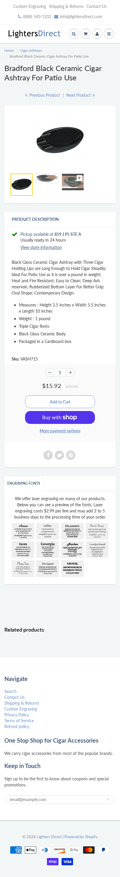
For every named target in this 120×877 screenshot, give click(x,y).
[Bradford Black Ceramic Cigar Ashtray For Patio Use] (60, 141)
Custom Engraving (29, 6)
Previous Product (44, 95)
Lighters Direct (49, 836)
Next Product (79, 95)
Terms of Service (19, 720)
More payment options (60, 430)
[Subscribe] (108, 799)
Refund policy (16, 726)
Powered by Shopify (81, 836)
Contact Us (97, 6)
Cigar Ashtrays (31, 50)
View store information (41, 247)
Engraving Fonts (23, 483)
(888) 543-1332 (37, 16)
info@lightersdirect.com (81, 16)
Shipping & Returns (66, 6)
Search (10, 691)
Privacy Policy (16, 714)
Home (9, 50)
